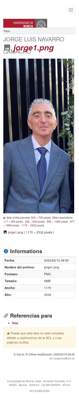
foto (15, 323)
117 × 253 (9, 221)
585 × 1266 (53, 221)
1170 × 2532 (28, 225)
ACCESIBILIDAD (39, 391)
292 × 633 (31, 221)
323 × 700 (37, 217)
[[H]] (39, 21)
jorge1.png (15, 232)
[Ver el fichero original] (38, 135)
